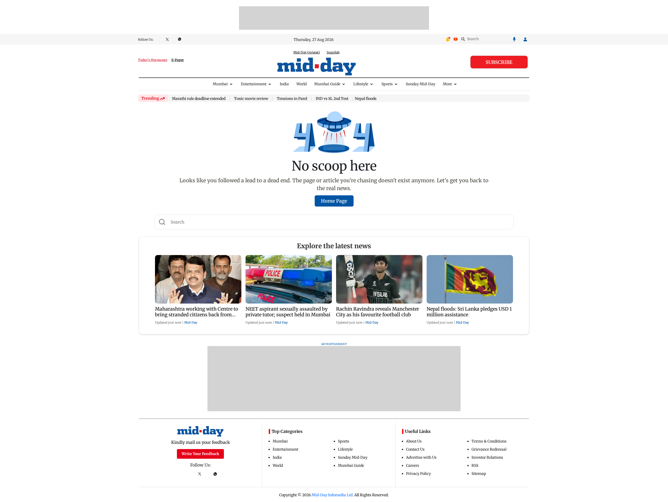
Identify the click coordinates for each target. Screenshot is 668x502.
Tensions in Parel (292, 98)
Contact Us (415, 449)
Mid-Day (190, 322)
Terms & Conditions (489, 441)
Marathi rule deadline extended (198, 98)
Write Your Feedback (200, 453)
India (284, 84)
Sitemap (479, 473)
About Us (414, 441)
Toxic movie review (251, 98)
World (301, 84)
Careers (412, 465)
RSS (475, 465)
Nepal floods (366, 98)
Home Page (334, 201)
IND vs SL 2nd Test (332, 98)
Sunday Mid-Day (420, 84)
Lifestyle (360, 84)
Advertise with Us (421, 457)
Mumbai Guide (327, 84)
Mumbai (220, 84)
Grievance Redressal (489, 449)
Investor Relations (487, 457)
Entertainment (253, 84)
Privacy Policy (418, 473)
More (447, 84)
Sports (387, 84)
